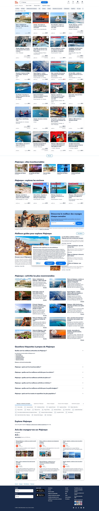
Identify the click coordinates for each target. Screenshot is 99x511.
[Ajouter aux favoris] (30, 14)
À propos (67, 489)
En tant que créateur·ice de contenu (79, 494)
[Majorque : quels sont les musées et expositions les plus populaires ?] (83, 393)
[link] (23, 23)
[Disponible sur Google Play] (40, 490)
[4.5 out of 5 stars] (18, 437)
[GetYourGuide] (16, 2)
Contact (49, 489)
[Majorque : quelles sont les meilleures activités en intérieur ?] (83, 383)
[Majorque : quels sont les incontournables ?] (83, 367)
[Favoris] (68, 2)
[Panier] (73, 2)
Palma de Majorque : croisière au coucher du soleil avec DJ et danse (26, 442)
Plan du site (50, 500)
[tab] (23, 403)
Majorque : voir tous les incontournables (23, 362)
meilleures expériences (42, 424)
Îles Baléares (26, 484)
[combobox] (30, 2)
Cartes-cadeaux (68, 497)
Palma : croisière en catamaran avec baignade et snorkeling (49, 442)
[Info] (25, 11)
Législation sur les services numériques (55, 498)
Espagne (21, 484)
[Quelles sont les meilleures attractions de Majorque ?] (83, 350)
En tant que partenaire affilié (78, 497)
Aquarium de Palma (20, 359)
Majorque (28, 424)
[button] (23, 23)
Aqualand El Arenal (20, 358)
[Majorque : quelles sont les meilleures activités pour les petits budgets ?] (83, 388)
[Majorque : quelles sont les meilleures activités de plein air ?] (83, 377)
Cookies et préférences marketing (54, 495)
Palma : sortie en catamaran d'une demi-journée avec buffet (25, 462)
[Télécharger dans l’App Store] (40, 495)
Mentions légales (51, 491)
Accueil (16, 484)
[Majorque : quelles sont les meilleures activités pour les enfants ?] (83, 372)
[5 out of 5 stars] (26, 443)
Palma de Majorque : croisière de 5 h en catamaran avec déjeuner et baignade (47, 462)
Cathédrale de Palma (20, 357)
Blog (66, 493)
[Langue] (78, 2)
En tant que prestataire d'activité (78, 490)
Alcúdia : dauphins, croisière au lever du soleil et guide (72, 442)
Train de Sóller (18, 354)
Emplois (66, 491)
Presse (66, 495)
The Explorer (67, 498)
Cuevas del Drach (19, 355)
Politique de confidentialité (44, 229)
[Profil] (82, 2)
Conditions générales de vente (53, 497)
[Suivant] (83, 168)
